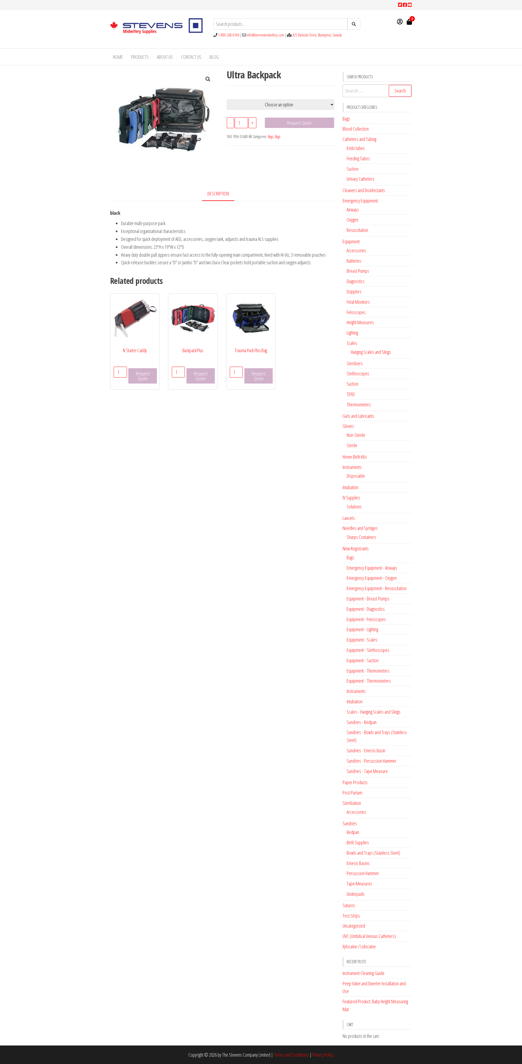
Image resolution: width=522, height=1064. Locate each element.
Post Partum (352, 792)
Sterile (352, 445)
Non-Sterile (356, 435)
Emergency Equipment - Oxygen (372, 578)
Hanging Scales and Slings (371, 352)
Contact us (191, 57)
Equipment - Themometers (368, 670)
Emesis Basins (358, 863)
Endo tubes (356, 148)
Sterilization (352, 803)
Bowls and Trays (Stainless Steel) (373, 853)
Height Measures (360, 322)
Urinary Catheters (360, 179)
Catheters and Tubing (359, 139)
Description (218, 193)
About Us (165, 57)
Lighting (352, 332)
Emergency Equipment (360, 200)
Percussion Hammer (363, 873)
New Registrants (356, 548)
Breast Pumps (358, 271)
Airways (353, 209)
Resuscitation (357, 230)
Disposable (356, 476)
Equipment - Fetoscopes (366, 619)
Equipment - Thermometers (369, 680)
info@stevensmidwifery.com (265, 35)
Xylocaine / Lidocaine (359, 946)
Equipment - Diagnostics (366, 609)
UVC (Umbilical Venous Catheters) (369, 936)
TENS (351, 394)
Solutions (354, 506)
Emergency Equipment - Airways (372, 568)
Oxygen (352, 219)
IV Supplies (351, 497)
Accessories (356, 250)
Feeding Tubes (358, 158)
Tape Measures (359, 883)
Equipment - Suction (362, 660)
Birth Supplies (358, 842)
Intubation (350, 487)
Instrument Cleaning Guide (363, 973)
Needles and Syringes (360, 528)
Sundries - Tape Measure (367, 771)
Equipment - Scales (362, 639)
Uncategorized (354, 925)
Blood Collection (356, 128)
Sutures (349, 905)
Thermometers (359, 404)
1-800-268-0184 (228, 35)
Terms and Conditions (291, 1054)
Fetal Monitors (358, 302)
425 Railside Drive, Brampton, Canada (317, 35)
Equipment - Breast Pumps (368, 598)
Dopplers (354, 291)
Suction (352, 168)
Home (118, 57)
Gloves (348, 426)
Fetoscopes (356, 312)
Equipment (351, 241)
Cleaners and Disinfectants (364, 190)
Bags (270, 136)
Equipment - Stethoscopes (368, 650)
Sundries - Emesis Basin (366, 750)
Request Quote (299, 122)
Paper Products (355, 782)
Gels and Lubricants (358, 416)
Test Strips (351, 915)
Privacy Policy (323, 1054)
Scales (352, 343)
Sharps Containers (361, 537)
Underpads (356, 894)
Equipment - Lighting (362, 629)
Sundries (350, 823)
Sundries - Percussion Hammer (371, 761)
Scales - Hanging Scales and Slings (373, 712)
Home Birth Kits (355, 456)
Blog (214, 57)
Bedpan (353, 832)
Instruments (352, 467)
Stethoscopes (358, 373)
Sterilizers (355, 363)
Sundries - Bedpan (362, 722)
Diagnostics (356, 281)
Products (140, 57)
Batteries (354, 260)
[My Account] (400, 21)
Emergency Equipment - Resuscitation (376, 588)
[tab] (222, 194)
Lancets (349, 518)
